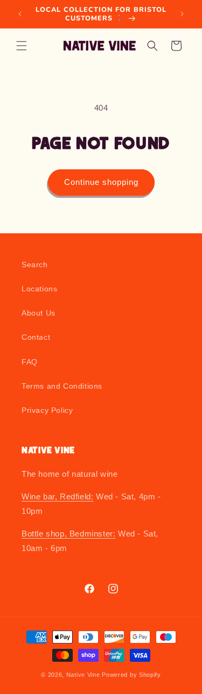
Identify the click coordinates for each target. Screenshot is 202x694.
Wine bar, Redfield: (57, 496)
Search (35, 264)
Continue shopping (101, 182)
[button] (21, 46)
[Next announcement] (182, 14)
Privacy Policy (47, 410)
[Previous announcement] (20, 14)
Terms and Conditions (62, 386)
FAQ (30, 361)
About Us (38, 313)
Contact (36, 337)
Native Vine (83, 674)
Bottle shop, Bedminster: (68, 533)
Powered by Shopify (131, 674)
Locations (39, 288)
